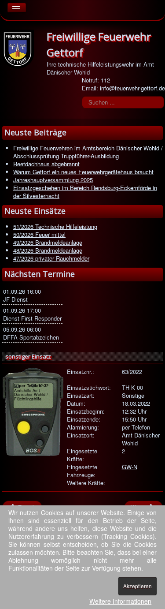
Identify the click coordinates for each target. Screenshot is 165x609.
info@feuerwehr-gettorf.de (132, 88)
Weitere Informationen (120, 601)
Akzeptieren (137, 586)
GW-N (129, 467)
